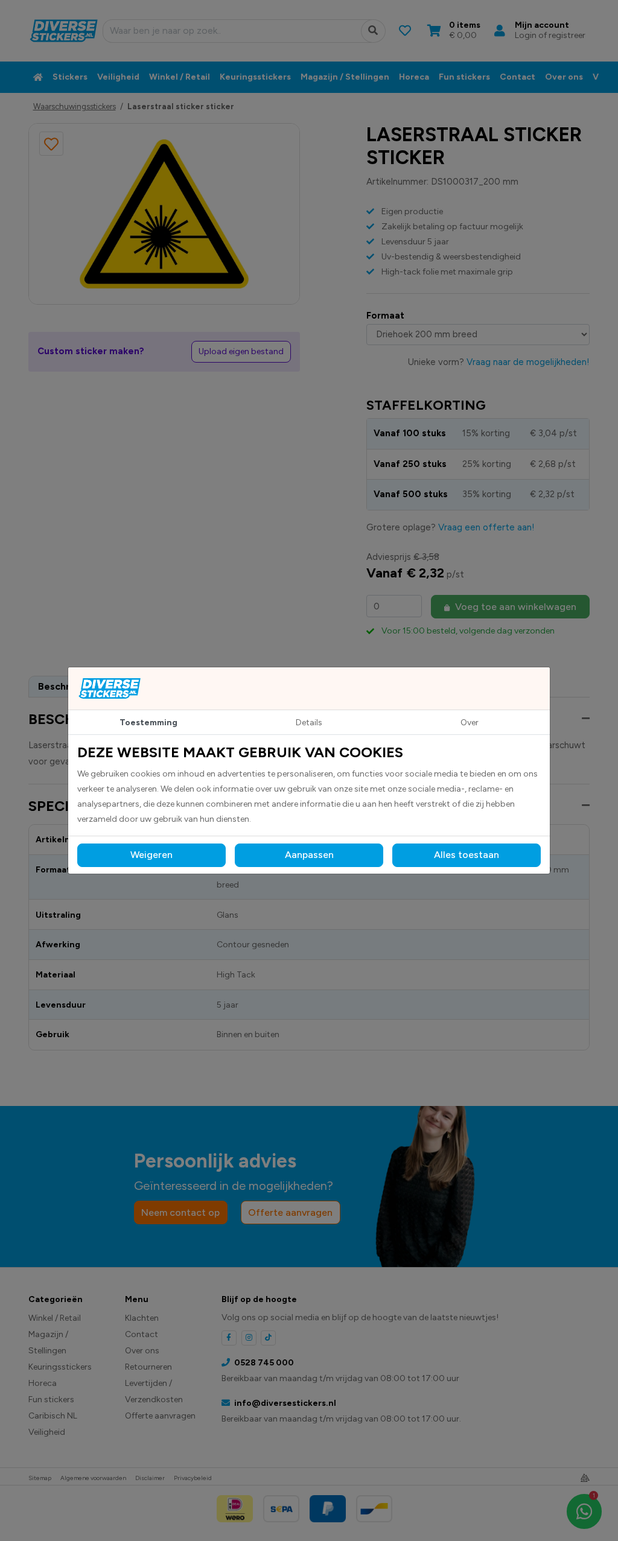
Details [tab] (309, 722)
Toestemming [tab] (148, 722)
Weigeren (151, 854)
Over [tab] (469, 722)
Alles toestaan (466, 854)
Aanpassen (309, 854)
